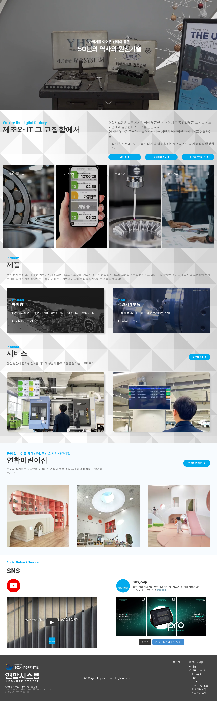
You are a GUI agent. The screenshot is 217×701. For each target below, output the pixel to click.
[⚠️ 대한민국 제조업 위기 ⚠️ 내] (131, 611)
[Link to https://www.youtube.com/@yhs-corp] (13, 585)
